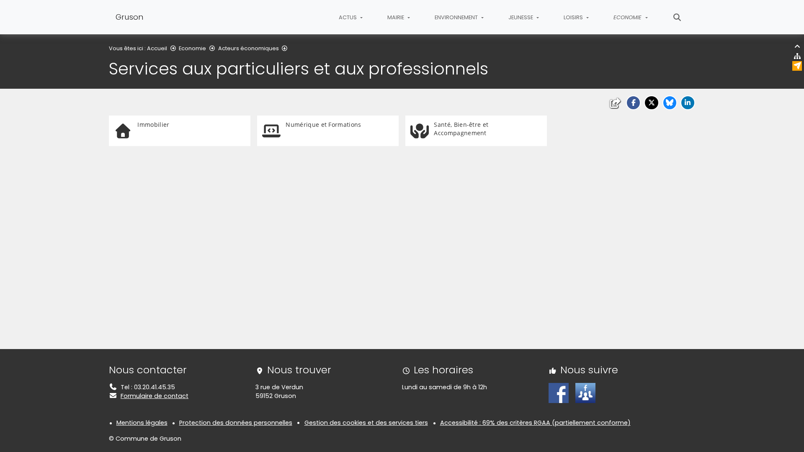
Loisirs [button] (574, 17)
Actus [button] (348, 17)
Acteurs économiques (248, 48)
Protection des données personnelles (235, 423)
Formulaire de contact (154, 396)
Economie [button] (628, 17)
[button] (633, 102)
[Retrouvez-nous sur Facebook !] (559, 392)
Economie (192, 48)
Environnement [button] (457, 17)
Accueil (157, 48)
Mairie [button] (396, 17)
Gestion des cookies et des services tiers (366, 423)
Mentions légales (142, 423)
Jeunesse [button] (521, 17)
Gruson (129, 17)
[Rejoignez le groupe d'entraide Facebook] (585, 392)
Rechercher (677, 17)
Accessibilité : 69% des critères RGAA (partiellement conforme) (535, 423)
